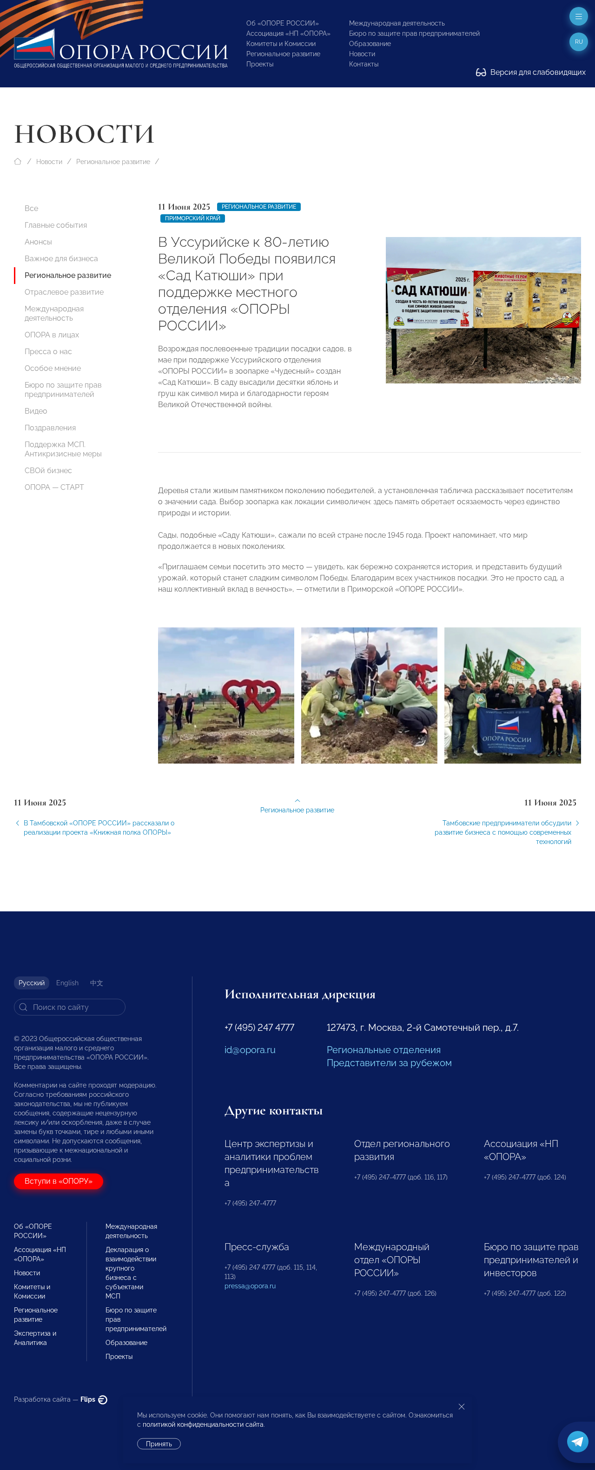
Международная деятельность (397, 23)
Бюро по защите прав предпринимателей (414, 33)
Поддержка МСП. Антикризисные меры (63, 449)
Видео (36, 411)
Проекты (259, 64)
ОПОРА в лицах (52, 334)
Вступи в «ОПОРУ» (59, 1181)
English (67, 983)
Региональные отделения (384, 1049)
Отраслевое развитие (64, 292)
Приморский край (192, 218)
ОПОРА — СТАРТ (54, 487)
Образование (370, 43)
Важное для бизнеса (61, 258)
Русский (32, 983)
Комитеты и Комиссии (281, 43)
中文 (96, 983)
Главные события (56, 225)
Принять (159, 1444)
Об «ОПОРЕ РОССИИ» (282, 23)
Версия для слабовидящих (537, 72)
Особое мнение (53, 368)
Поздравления (50, 427)
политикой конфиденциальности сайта (203, 1424)
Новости (362, 54)
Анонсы (38, 241)
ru (579, 42)
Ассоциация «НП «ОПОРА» (288, 33)
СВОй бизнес (48, 470)
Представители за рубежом (389, 1062)
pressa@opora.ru (250, 1286)
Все (31, 208)
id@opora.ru (250, 1049)
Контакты (363, 64)
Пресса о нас (48, 351)
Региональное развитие (283, 54)
